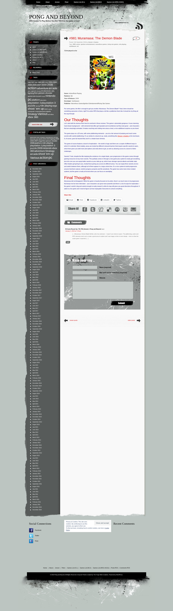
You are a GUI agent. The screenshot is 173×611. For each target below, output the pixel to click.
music (43, 96)
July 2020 (35, 210)
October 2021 (36, 171)
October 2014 (36, 388)
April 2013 (35, 435)
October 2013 (36, 419)
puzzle (31, 105)
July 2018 (35, 272)
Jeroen (57, 2)
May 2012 (35, 463)
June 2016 (35, 336)
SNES (46, 109)
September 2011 (37, 484)
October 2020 (36, 202)
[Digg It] (101, 209)
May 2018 (35, 277)
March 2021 (35, 189)
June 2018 (35, 274)
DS (42, 91)
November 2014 (37, 385)
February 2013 (36, 440)
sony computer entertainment (44, 137)
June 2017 (35, 305)
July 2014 (35, 396)
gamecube (32, 96)
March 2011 (35, 499)
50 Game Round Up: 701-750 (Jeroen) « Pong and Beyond (83, 229)
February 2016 (36, 347)
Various (43, 114)
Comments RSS (125, 568)
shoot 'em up (36, 108)
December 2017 (37, 290)
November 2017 (37, 292)
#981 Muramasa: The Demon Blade (95, 38)
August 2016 (36, 331)
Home (38, 2)
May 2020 (35, 215)
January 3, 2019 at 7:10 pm (73, 231)
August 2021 (36, 176)
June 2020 (35, 212)
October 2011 (36, 481)
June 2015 (35, 367)
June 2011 (35, 491)
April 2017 (35, 311)
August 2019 (36, 238)
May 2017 (35, 308)
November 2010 (37, 509)
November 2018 (37, 261)
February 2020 (36, 223)
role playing (46, 105)
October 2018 (36, 264)
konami (38, 96)
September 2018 (37, 267)
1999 (39, 82)
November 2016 (37, 323)
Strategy (32, 114)
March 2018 (35, 282)
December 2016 (37, 321)
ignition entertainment (88, 44)
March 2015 (35, 375)
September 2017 (37, 298)
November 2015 (37, 354)
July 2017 (35, 303)
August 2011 (36, 486)
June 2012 (35, 460)
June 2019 (35, 243)
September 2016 (37, 329)
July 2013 (35, 427)
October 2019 (36, 233)
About (48, 2)
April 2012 (35, 465)
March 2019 (35, 251)
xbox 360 (33, 117)
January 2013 (36, 442)
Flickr (36, 541)
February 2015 (36, 378)
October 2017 (36, 295)
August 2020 (36, 207)
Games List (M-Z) (96, 2)
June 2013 (35, 429)
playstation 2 (34, 103)
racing (38, 106)
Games (96, 42)
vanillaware (72, 46)
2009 (50, 84)
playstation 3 (48, 102)
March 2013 (35, 437)
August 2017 (36, 300)
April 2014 (35, 404)
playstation (43, 100)
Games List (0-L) (79, 2)
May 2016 (35, 339)
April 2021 (35, 187)
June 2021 (35, 181)
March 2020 (35, 220)
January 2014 (36, 411)
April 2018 (35, 280)
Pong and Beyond (56, 17)
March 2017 (35, 313)
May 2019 (35, 246)
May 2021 (35, 184)
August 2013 (36, 424)
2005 (30, 85)
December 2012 (37, 445)
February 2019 (36, 254)
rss (127, 22)
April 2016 (35, 342)
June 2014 (35, 398)
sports (48, 111)
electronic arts (49, 91)
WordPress (119, 574)
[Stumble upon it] (117, 209)
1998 (36, 82)
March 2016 (35, 344)
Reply (68, 242)
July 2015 (35, 365)
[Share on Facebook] (84, 209)
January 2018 (36, 287)
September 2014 (37, 391)
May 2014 (35, 401)
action (32, 88)
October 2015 (36, 357)
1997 (32, 82)
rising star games (112, 44)
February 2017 (36, 316)
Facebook (38, 530)
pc (29, 99)
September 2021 (37, 174)
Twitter (37, 535)
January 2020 (36, 225)
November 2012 (37, 447)
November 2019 (37, 230)
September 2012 (37, 453)
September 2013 (37, 422)
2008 (44, 85)
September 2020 (37, 205)
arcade (53, 88)
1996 (29, 82)
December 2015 (37, 352)
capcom (33, 91)
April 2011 (35, 496)
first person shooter (43, 93)
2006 (34, 85)
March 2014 (35, 406)
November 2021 (37, 169)
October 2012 (36, 450)
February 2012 (36, 471)
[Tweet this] (92, 209)
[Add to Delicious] (109, 209)
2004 (55, 82)
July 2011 (35, 489)
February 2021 (36, 192)
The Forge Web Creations (100, 574)
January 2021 (36, 194)
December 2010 (37, 507)
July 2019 (35, 241)
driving (39, 91)
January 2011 (36, 504)
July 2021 (35, 179)
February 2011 (36, 502)
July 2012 (35, 458)
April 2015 (35, 373)
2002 (46, 82)
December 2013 (37, 414)
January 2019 (36, 256)
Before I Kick (36, 72)
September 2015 (37, 360)
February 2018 (36, 285)
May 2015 (35, 370)
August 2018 (36, 269)
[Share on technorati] (125, 209)
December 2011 (37, 476)
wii (49, 114)
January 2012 (36, 473)
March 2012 (35, 468)
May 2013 (35, 432)
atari (29, 91)
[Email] (133, 209)
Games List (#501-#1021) (115, 2)
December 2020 (37, 197)
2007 (39, 85)
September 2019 (37, 236)
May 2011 (35, 494)
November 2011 (37, 478)
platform (36, 100)
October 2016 (36, 326)
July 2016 (35, 334)
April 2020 (35, 218)
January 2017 (36, 318)
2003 (50, 82)
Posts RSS (114, 568)
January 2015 (36, 380)
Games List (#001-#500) (44, 5)
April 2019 (35, 249)
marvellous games (101, 44)
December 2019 (37, 228)
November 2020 (37, 199)
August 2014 (36, 393)
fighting (31, 93)
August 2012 (36, 455)
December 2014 (37, 383)
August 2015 (36, 362)
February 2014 (36, 409)
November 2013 (37, 416)
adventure (42, 88)
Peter (66, 2)
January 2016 (36, 349)
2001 (43, 82)
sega (54, 106)
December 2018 (37, 259)
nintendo (50, 95)
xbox (52, 114)
